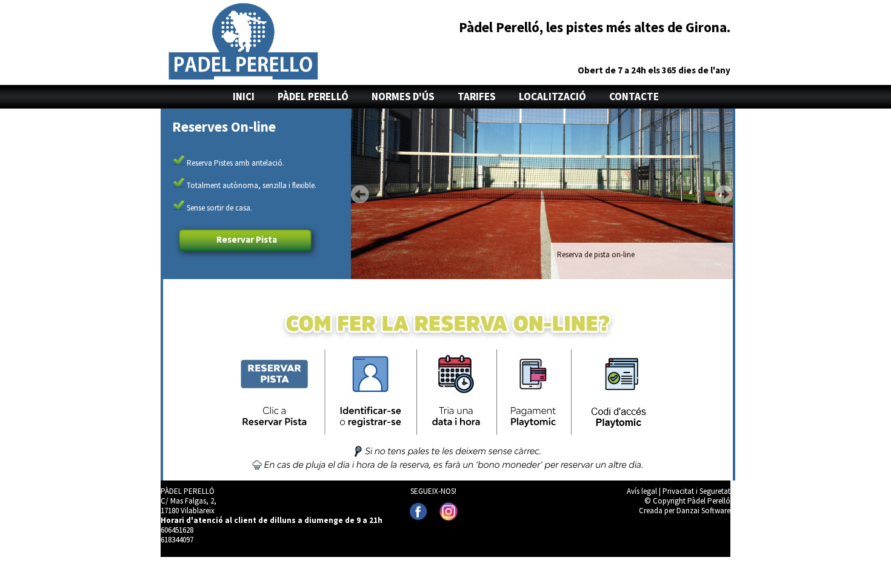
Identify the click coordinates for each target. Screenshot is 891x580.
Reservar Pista (246, 239)
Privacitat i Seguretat (696, 491)
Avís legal (642, 491)
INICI (244, 96)
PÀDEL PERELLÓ (313, 96)
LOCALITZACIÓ (552, 96)
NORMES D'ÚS (403, 96)
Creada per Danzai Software (684, 510)
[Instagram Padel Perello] (448, 511)
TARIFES (477, 96)
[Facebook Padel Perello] (418, 511)
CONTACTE (634, 96)
